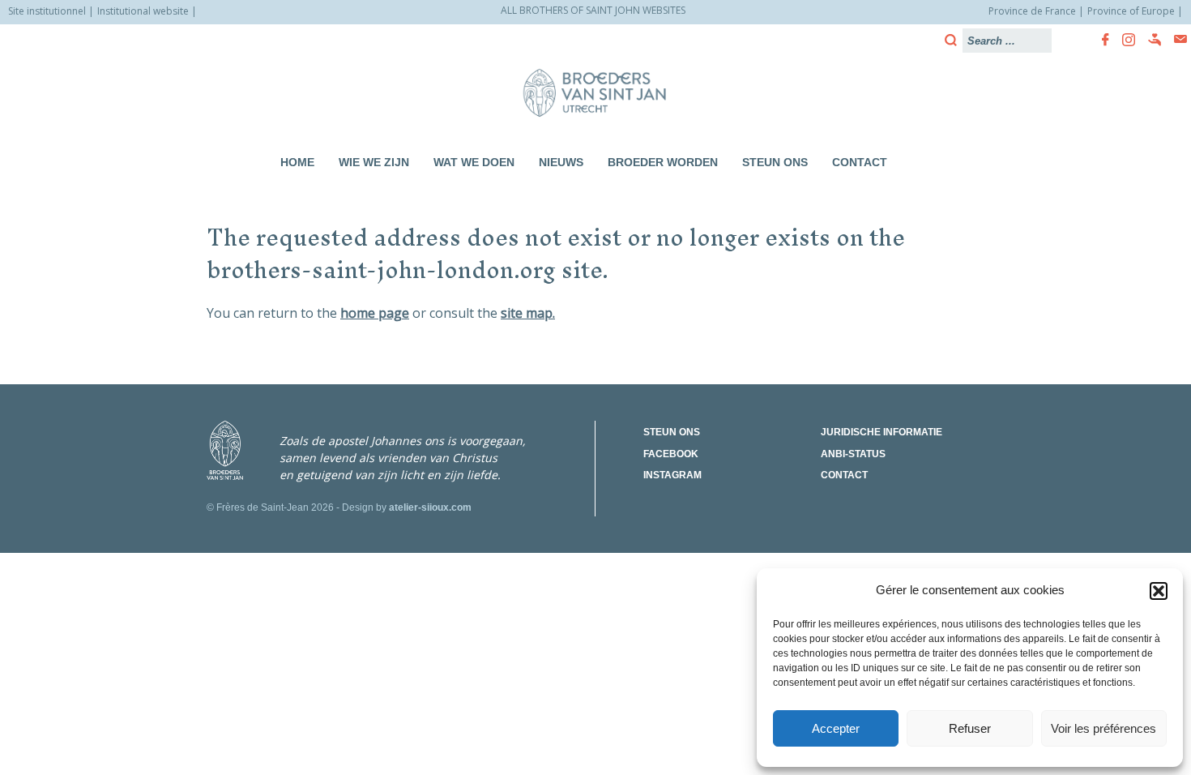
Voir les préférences (1103, 728)
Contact (859, 162)
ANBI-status (853, 454)
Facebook (670, 454)
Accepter (836, 728)
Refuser (970, 728)
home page (374, 313)
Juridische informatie (881, 432)
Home (297, 162)
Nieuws (561, 162)
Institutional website (143, 11)
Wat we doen (473, 162)
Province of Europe (1131, 11)
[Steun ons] (1149, 39)
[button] (1158, 591)
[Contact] (1175, 39)
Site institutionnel (47, 11)
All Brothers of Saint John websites (593, 10)
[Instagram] (1123, 39)
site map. (528, 313)
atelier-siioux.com (430, 507)
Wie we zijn (374, 162)
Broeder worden (663, 162)
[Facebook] (1100, 39)
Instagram (672, 475)
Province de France (1032, 11)
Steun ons (775, 162)
